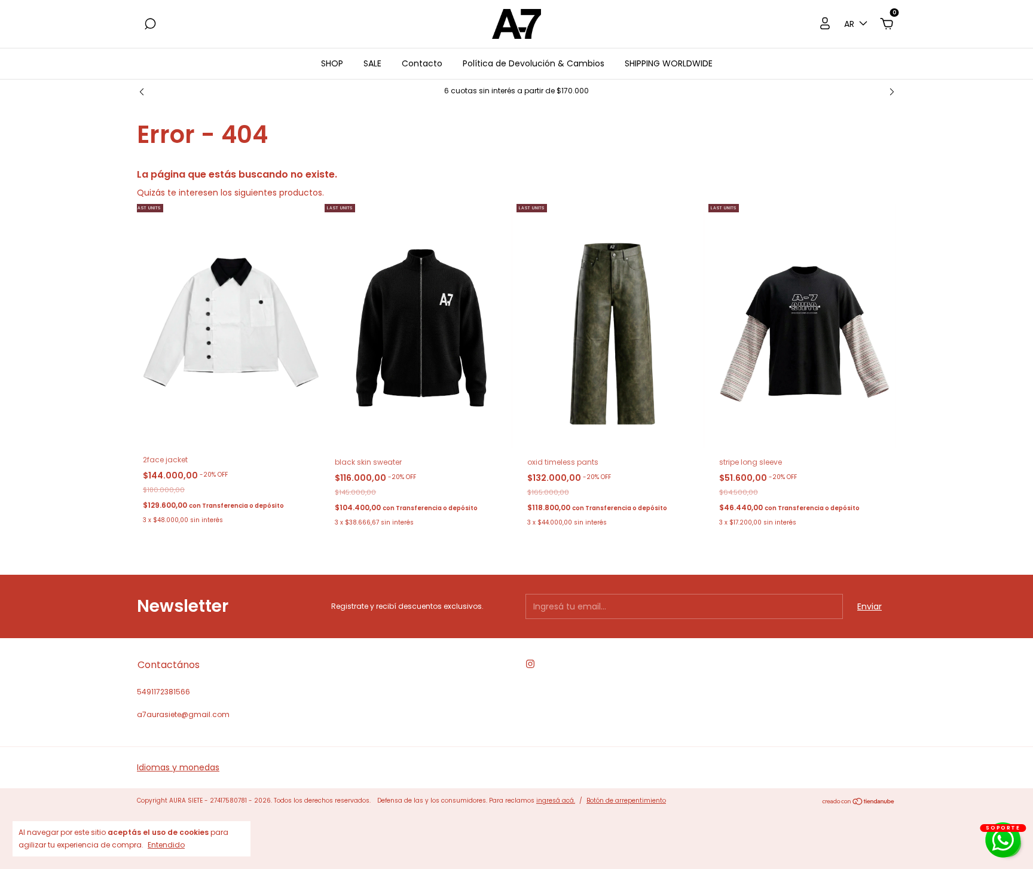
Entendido (166, 844)
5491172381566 (163, 692)
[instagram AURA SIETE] (530, 663)
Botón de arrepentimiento (626, 800)
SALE (372, 63)
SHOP (332, 63)
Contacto (422, 63)
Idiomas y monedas (178, 767)
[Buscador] (150, 24)
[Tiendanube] (858, 802)
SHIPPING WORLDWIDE (669, 63)
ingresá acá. (555, 800)
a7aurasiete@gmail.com (183, 714)
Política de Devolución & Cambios (533, 63)
